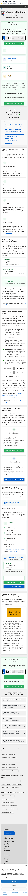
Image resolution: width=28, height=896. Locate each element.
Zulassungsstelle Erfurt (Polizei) (9, 805)
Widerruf (6, 846)
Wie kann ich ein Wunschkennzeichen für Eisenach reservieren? (12, 706)
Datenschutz (7, 845)
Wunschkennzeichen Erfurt (8, 764)
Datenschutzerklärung (16, 892)
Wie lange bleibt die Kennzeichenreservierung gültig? (11, 719)
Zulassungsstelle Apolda (7, 796)
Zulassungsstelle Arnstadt (8, 799)
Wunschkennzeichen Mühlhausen (9, 770)
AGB (5, 848)
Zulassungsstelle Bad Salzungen (11, 502)
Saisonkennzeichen (12, 395)
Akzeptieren (14, 881)
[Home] (1, 9)
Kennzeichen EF (5, 781)
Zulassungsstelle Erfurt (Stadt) (9, 809)
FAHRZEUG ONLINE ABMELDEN (14, 480)
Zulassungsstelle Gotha (7, 812)
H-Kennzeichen (20, 393)
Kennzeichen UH (15, 781)
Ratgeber (6, 843)
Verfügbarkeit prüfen (14, 43)
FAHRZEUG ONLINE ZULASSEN (14, 451)
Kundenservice (9, 833)
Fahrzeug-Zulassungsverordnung (12, 401)
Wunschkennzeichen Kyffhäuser (9, 757)
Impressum (24, 892)
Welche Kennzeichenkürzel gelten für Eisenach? (12, 700)
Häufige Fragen (8, 143)
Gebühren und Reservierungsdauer (13, 129)
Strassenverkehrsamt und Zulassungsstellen (11, 137)
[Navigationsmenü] (25, 6)
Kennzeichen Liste (9, 841)
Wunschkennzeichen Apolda (8, 754)
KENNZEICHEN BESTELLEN (14, 104)
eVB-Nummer (9, 233)
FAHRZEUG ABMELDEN (14, 586)
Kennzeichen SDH (17, 784)
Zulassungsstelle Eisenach (10, 504)
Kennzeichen (6, 9)
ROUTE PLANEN (14, 578)
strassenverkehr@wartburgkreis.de (15, 549)
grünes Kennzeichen (18, 397)
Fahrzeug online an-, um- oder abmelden (14, 134)
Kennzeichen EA (13, 551)
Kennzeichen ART (16, 787)
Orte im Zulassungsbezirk (11, 140)
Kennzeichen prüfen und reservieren (13, 124)
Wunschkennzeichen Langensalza (10, 767)
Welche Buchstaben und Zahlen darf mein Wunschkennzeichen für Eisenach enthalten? (13, 733)
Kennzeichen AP (5, 787)
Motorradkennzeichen (7, 397)
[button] (26, 865)
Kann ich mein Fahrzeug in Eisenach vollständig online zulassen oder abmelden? (13, 741)
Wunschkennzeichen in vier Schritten (13, 127)
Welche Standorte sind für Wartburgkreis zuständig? (13, 726)
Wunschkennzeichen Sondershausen (10, 761)
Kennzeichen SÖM (6, 784)
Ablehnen (14, 885)
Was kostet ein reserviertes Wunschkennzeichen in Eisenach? (11, 713)
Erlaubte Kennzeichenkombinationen (13, 131)
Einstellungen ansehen (14, 889)
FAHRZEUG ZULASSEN (14, 582)
